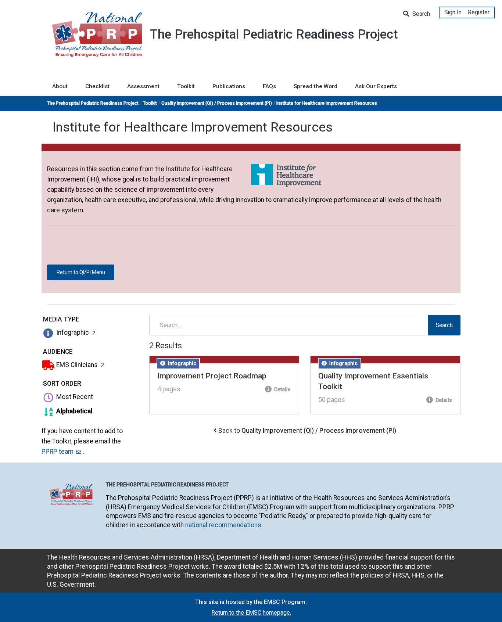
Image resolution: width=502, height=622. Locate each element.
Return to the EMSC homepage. (251, 612)
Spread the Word (315, 86)
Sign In (453, 12)
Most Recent (74, 396)
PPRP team (57, 451)
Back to (307, 430)
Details (282, 389)
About (60, 86)
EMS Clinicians (79, 364)
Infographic (75, 332)
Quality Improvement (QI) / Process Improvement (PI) (216, 103)
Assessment (143, 86)
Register (479, 12)
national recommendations (223, 525)
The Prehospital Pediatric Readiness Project (93, 103)
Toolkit (186, 86)
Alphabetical (73, 411)
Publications (228, 86)
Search (420, 13)
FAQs (269, 86)
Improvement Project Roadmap (211, 375)
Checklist (97, 86)
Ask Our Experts (376, 86)
